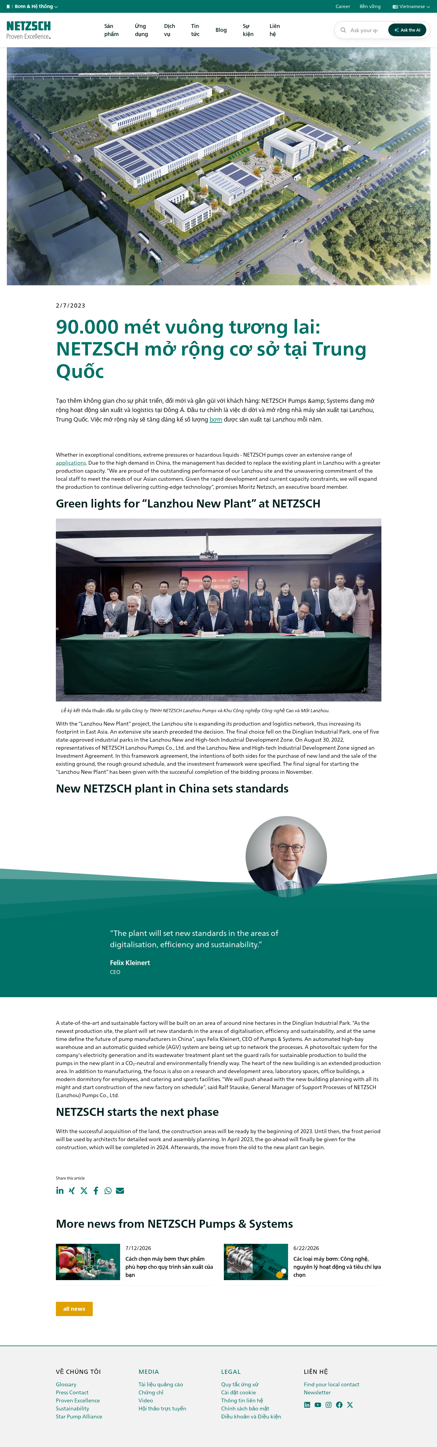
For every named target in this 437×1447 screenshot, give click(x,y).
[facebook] (339, 1404)
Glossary (66, 1384)
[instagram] (328, 1404)
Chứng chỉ (151, 1392)
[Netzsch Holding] (9, 6)
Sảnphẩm (111, 29)
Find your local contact (331, 1384)
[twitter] (350, 1404)
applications (71, 462)
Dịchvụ (169, 29)
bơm (216, 419)
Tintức (195, 29)
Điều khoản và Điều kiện (251, 1416)
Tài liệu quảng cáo (161, 1384)
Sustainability (72, 1408)
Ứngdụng (141, 29)
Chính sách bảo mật (245, 1408)
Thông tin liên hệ (242, 1400)
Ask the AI (410, 30)
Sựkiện (248, 29)
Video (146, 1400)
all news (74, 1309)
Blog (221, 29)
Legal (231, 1371)
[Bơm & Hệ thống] (29, 30)
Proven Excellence (78, 1400)
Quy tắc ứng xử (240, 1384)
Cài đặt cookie (238, 1392)
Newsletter (317, 1392)
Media (149, 1371)
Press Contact (72, 1392)
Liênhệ (275, 29)
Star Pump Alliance (79, 1416)
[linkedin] (307, 1404)
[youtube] (318, 1404)
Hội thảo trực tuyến (162, 1408)
